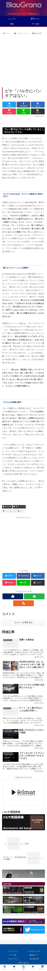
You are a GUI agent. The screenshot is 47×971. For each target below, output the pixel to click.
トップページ (12, 951)
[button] (42, 509)
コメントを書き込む (23, 622)
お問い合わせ (23, 963)
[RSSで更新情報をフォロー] (23, 603)
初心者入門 (34, 959)
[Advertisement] (23, 60)
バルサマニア (12, 959)
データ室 (12, 955)
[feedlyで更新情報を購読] (34, 596)
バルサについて (34, 951)
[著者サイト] (12, 596)
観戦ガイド (34, 955)
